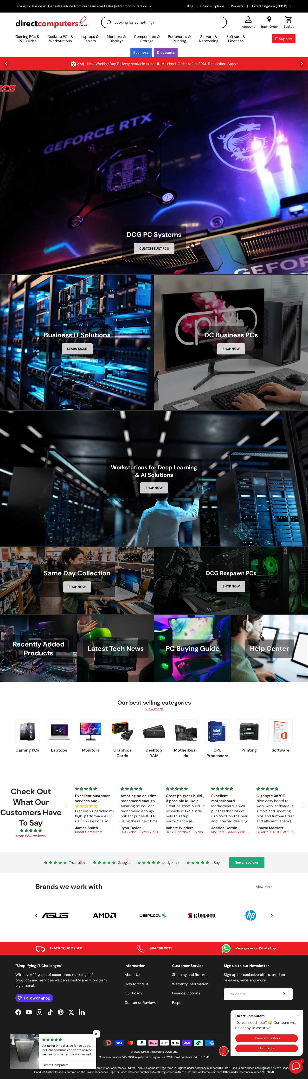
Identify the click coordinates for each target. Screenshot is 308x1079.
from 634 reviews (31, 835)
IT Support (284, 38)
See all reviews (247, 862)
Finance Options (212, 6)
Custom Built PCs (154, 248)
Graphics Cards (122, 752)
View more (154, 708)
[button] (288, 22)
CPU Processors (217, 752)
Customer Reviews (141, 1002)
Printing (249, 750)
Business (141, 52)
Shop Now (231, 349)
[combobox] (164, 22)
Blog (190, 6)
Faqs (176, 1002)
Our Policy (133, 993)
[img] (31, 830)
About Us (132, 974)
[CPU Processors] (217, 731)
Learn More (77, 349)
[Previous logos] (36, 915)
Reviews (237, 6)
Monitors (90, 750)
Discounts (166, 52)
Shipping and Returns (190, 974)
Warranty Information (190, 984)
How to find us (137, 984)
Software (280, 750)
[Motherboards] (186, 731)
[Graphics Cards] (122, 731)
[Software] (280, 731)
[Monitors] (91, 731)
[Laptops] (59, 731)
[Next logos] (271, 915)
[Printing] (249, 731)
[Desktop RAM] (154, 731)
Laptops (59, 750)
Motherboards (185, 752)
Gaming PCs (27, 750)
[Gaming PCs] (27, 731)
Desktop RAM (154, 752)
